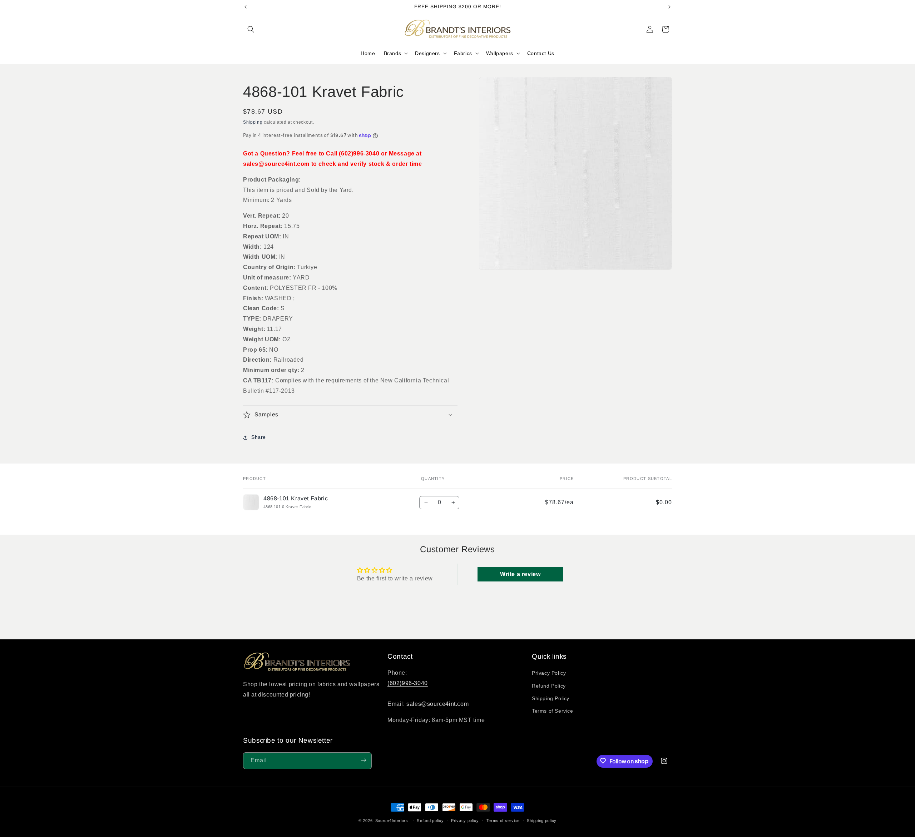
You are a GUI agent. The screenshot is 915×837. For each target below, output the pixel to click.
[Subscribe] (363, 760)
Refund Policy (549, 686)
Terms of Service (552, 711)
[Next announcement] (669, 7)
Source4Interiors (391, 820)
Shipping (253, 122)
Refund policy (430, 820)
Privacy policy (465, 820)
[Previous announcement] (245, 7)
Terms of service (503, 820)
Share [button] (258, 437)
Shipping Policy (550, 698)
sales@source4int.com (437, 704)
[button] (251, 29)
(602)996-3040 (407, 683)
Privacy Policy (549, 673)
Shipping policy (542, 820)
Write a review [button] (520, 574)
